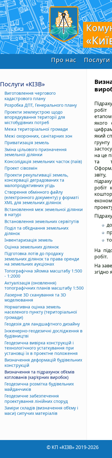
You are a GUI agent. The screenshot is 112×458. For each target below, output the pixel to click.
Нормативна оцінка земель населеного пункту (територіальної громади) (40, 312)
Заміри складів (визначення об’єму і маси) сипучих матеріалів (41, 410)
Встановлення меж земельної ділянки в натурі (43, 212)
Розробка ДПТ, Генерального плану (40, 105)
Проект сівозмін (20, 168)
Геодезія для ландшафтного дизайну (42, 324)
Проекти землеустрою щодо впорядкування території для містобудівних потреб (34, 117)
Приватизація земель (26, 142)
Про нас (63, 60)
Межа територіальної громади (36, 129)
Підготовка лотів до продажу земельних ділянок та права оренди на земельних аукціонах (41, 259)
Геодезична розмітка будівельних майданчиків (39, 386)
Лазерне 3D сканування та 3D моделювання (35, 297)
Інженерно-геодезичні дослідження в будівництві (43, 333)
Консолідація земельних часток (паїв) (43, 161)
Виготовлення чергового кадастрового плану (30, 96)
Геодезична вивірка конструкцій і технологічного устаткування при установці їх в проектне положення (41, 348)
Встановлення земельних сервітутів (41, 221)
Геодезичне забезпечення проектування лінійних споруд (36, 398)
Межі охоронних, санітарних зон (38, 136)
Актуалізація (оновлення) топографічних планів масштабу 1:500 (44, 285)
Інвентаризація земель (28, 240)
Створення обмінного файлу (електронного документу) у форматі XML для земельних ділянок (41, 197)
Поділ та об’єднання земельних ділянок (36, 230)
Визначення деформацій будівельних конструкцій (43, 362)
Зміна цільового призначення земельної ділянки (35, 152)
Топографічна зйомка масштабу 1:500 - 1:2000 (43, 273)
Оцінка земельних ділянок (31, 247)
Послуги (97, 60)
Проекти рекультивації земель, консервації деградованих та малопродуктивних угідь (36, 180)
